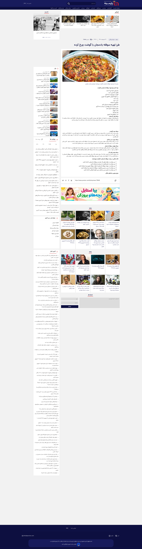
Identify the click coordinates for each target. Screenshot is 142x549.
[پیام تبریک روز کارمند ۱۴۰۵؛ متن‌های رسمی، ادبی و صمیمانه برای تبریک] (113, 280)
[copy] (115, 180)
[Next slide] (57, 23)
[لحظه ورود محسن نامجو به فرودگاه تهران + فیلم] (54, 127)
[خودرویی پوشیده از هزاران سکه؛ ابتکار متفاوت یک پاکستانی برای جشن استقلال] (68, 216)
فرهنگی (88, 8)
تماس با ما (29, 3)
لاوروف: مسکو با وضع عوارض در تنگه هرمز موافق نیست (46, 321)
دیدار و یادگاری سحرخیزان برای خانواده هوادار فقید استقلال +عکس (42, 86)
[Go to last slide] (35, 23)
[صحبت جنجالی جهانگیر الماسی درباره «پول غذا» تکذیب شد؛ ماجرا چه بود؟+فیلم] (98, 234)
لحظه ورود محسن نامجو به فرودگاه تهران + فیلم (43, 128)
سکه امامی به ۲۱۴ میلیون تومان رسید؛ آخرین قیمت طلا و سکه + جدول (97, 25)
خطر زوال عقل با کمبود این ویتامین (50, 399)
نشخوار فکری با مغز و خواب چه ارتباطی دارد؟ (48, 409)
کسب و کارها (54, 8)
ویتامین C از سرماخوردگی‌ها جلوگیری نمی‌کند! (48, 396)
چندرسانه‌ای (61, 8)
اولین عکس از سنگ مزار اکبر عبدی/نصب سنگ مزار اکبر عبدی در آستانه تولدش (83, 288)
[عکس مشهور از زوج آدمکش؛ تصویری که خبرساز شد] (69, 19)
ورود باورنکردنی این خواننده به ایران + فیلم (83, 24)
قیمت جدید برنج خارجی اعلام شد (50, 260)
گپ (118, 536)
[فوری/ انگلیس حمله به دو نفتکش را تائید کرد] (54, 115)
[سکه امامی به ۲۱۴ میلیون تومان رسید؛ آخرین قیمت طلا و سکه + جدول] (97, 19)
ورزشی (83, 8)
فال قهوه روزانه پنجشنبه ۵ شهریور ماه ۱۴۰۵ (113, 267)
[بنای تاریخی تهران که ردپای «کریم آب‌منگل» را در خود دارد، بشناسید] (113, 234)
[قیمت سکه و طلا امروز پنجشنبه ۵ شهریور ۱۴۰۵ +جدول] (83, 234)
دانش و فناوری (76, 8)
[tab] (49, 37)
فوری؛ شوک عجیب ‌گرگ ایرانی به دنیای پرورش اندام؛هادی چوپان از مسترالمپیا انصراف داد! (68, 269)
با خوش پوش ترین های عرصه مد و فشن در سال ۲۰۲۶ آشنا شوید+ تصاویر (45, 33)
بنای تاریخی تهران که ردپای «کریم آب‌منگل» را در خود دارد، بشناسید (113, 243)
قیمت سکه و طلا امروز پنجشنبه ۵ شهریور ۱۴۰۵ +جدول (83, 243)
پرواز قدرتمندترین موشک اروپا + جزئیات (49, 270)
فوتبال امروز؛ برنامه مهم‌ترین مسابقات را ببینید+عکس (46, 314)
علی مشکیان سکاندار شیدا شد (51, 342)
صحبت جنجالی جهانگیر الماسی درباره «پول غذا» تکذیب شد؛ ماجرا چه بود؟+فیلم (98, 244)
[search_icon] (68, 3)
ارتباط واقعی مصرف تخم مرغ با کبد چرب (49, 402)
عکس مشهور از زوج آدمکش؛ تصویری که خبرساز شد (68, 24)
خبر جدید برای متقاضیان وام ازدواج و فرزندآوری (47, 440)
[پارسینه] (110, 3)
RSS (25, 3)
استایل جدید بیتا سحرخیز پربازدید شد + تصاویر (46, 152)
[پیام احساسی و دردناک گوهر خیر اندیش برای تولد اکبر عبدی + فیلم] (83, 259)
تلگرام (112, 536)
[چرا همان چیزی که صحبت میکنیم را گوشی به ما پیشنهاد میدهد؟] (54, 91)
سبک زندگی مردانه (54, 228)
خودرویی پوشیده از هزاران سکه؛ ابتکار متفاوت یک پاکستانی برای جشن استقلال (68, 224)
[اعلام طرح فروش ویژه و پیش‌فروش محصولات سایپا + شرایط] (112, 19)
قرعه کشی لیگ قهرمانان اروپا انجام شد (43, 134)
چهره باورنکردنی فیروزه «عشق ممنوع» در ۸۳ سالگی (46, 373)
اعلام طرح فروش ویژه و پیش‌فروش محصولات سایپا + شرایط (112, 25)
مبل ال (57, 236)
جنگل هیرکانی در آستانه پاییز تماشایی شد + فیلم (43, 80)
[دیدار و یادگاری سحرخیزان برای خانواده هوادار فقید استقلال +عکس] (54, 85)
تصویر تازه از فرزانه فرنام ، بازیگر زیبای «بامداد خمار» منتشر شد (98, 288)
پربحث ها (38, 139)
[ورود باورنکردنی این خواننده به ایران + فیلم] (83, 19)
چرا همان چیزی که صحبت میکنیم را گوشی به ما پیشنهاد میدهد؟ (43, 92)
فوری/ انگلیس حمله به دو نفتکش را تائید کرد (43, 116)
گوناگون (117, 12)
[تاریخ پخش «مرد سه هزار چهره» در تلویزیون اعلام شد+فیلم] (54, 97)
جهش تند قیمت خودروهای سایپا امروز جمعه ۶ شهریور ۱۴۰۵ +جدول (43, 110)
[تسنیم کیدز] (90, 194)
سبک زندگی (68, 8)
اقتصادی (109, 8)
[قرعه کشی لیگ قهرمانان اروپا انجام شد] (54, 133)
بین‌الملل (99, 8)
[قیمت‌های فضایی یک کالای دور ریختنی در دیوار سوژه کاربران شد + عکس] (54, 73)
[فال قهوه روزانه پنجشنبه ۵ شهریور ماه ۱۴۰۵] (113, 259)
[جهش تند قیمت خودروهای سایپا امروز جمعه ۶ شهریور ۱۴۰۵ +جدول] (54, 109)
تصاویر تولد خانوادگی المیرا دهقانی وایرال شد (46, 149)
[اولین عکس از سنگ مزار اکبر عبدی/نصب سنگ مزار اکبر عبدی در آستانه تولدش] (83, 280)
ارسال (69, 306)
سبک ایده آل (56, 225)
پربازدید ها (52, 139)
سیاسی (104, 8)
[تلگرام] (66, 180)
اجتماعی (93, 8)
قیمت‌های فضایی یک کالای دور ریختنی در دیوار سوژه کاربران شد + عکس (42, 74)
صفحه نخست (116, 8)
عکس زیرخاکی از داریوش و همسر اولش (68, 287)
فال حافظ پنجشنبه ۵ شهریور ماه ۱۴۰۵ (68, 242)
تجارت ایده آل (55, 231)
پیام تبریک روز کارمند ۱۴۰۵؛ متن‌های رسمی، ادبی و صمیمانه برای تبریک (113, 288)
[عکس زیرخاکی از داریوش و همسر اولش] (68, 280)
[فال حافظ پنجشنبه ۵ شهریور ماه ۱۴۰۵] (68, 234)
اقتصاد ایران (56, 223)
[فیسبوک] (69, 180)
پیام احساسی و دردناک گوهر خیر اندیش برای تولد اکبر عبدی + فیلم (83, 268)
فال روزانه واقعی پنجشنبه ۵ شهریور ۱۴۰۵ (98, 267)
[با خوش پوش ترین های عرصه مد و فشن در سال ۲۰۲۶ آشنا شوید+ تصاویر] (46, 23)
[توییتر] (63, 180)
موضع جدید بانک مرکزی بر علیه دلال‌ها (49, 473)
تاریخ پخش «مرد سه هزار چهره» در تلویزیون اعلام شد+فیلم (42, 98)
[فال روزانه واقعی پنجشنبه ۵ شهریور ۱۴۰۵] (98, 259)
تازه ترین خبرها (55, 234)
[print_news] (71, 180)
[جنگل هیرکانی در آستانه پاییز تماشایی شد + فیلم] (54, 79)
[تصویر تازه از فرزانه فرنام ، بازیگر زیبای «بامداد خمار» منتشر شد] (98, 280)
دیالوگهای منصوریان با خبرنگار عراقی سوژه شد (46, 175)
